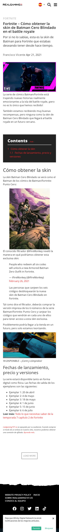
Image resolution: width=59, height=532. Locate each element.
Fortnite (9, 18)
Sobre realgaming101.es (19, 497)
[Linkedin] (37, 508)
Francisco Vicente (14, 55)
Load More (29, 455)
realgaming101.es (10, 427)
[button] (49, 4)
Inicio (36, 494)
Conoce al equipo (15, 500)
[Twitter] (29, 508)
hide (31, 141)
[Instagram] (22, 508)
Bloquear (49, 528)
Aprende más (29, 432)
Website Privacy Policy (18, 494)
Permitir (36, 528)
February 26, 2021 (19, 281)
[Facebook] (14, 508)
